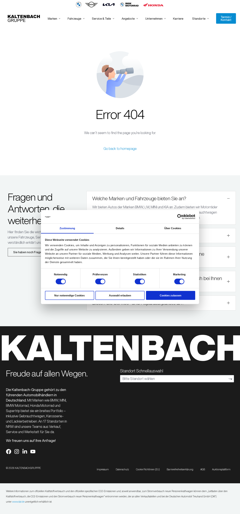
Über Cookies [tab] (172, 228)
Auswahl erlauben (120, 295)
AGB (202, 469)
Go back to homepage (120, 148)
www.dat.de (18, 501)
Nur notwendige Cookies (69, 295)
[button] (161, 208)
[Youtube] (32, 451)
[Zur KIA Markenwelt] (108, 6)
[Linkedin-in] (24, 451)
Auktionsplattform (221, 469)
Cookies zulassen (170, 295)
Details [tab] (120, 228)
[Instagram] (16, 451)
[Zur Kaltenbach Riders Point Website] (129, 6)
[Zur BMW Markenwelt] (79, 6)
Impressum (103, 469)
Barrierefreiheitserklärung (180, 469)
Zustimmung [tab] (67, 228)
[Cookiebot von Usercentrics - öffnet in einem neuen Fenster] (179, 216)
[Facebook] (8, 451)
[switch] (100, 281)
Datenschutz (122, 469)
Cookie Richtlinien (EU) (148, 469)
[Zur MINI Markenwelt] (91, 6)
